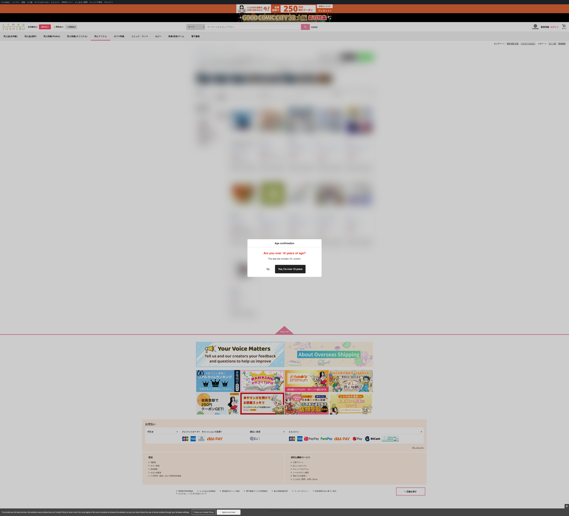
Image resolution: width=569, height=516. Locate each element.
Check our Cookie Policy (204, 512)
